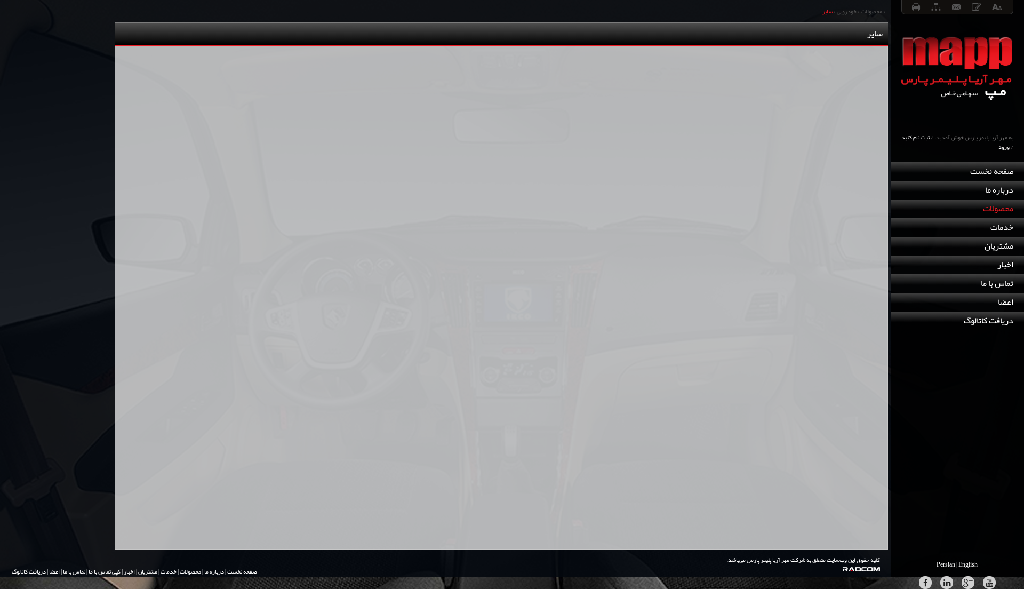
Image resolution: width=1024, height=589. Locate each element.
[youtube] (989, 582)
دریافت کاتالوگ (988, 320)
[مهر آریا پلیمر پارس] (957, 119)
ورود (1004, 147)
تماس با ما (997, 283)
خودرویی (847, 11)
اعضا (1005, 302)
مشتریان (999, 245)
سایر (827, 11)
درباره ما (999, 189)
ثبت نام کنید (915, 137)
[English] (968, 564)
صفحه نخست (991, 171)
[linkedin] (946, 582)
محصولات (998, 208)
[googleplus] (968, 582)
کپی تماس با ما (105, 571)
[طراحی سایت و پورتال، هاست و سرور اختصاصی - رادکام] (867, 569)
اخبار (1005, 264)
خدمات (1001, 227)
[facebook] (925, 582)
